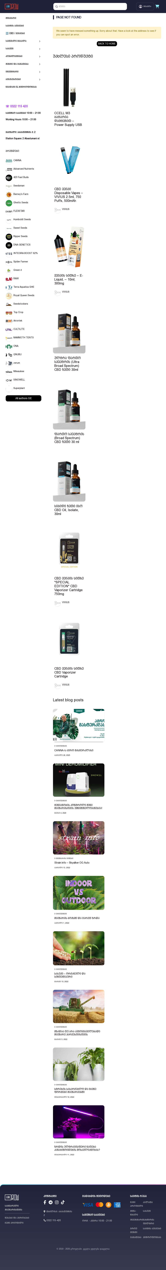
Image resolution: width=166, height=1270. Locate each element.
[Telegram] (51, 1202)
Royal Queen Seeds (23, 295)
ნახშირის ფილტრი (148, 1221)
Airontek (17, 320)
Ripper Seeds (20, 236)
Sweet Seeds (20, 228)
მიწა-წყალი (134, 1213)
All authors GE (23, 398)
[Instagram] (57, 1202)
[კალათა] (157, 6)
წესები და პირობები (17, 1217)
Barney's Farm (20, 194)
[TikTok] (63, 1202)
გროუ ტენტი (133, 1230)
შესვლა (147, 6)
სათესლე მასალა (16, 41)
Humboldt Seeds (22, 219)
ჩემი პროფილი (14, 1222)
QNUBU (17, 354)
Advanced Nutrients (23, 168)
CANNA (17, 160)
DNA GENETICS (21, 244)
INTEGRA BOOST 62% (25, 253)
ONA (15, 346)
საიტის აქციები (15, 25)
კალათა (148, 1202)
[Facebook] (45, 1202)
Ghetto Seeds (20, 202)
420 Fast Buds (21, 177)
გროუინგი (61, 746)
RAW (16, 278)
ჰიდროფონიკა (152, 1237)
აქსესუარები (13, 79)
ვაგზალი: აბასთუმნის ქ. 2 (21, 132)
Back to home (107, 43)
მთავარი (11, 18)
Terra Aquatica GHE (23, 287)
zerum (16, 363)
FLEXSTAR (19, 211)
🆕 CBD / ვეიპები (15, 33)
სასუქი (9, 48)
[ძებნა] (56, 6)
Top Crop (18, 312)
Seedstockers (20, 303)
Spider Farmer (20, 261)
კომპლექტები (14, 56)
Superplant (19, 388)
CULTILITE (19, 329)
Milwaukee (18, 371)
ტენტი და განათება (17, 64)
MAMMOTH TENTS (23, 337)
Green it (17, 270)
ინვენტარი (12, 71)
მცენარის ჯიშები (64, 858)
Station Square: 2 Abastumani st (23, 138)
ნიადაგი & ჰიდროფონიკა (21, 87)
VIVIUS (65, 209)
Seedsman (18, 185)
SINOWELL (19, 379)
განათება (135, 1237)
